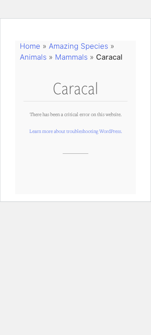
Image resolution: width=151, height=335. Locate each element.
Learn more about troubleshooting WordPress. (75, 131)
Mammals (71, 57)
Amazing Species (78, 46)
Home (30, 46)
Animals (33, 57)
